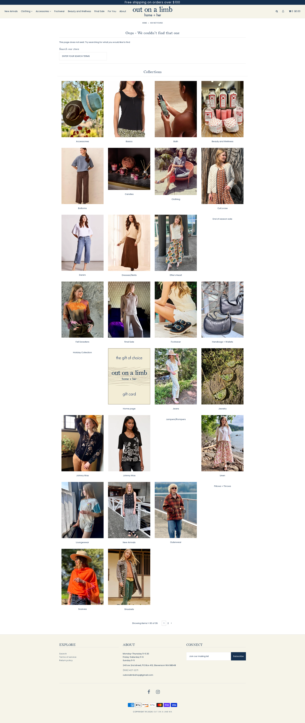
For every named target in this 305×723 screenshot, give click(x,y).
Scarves (82, 609)
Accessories (43, 11)
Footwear (59, 11)
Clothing (26, 11)
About (122, 11)
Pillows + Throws (222, 486)
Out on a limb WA (162, 711)
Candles (129, 194)
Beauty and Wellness (79, 11)
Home (144, 23)
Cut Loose (222, 208)
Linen (222, 475)
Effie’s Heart (176, 275)
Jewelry (222, 408)
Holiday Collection (82, 352)
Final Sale (99, 11)
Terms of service (67, 657)
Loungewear (82, 542)
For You (112, 11)
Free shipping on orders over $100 (152, 2)
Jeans (176, 408)
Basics (129, 141)
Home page (129, 408)
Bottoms (82, 208)
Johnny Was (82, 475)
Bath (175, 141)
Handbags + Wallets (222, 341)
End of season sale (222, 218)
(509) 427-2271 (130, 670)
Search (63, 653)
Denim (82, 274)
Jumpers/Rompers (176, 419)
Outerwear (175, 542)
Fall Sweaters (82, 341)
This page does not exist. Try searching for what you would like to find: (94, 42)
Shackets (129, 609)
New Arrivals (11, 11)
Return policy (66, 660)
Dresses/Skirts (129, 275)
